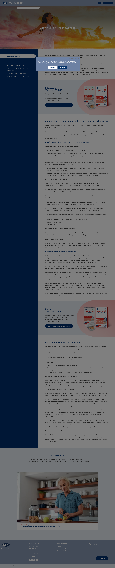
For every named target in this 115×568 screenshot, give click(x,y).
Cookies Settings (53, 67)
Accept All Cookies (62, 67)
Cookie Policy (45, 63)
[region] (58, 64)
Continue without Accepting (74, 58)
